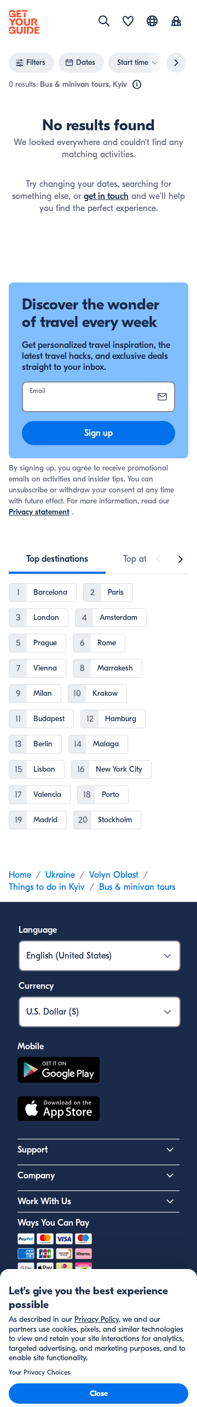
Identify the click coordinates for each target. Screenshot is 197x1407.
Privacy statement (39, 512)
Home (20, 875)
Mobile (31, 1046)
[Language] (152, 21)
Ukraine (60, 875)
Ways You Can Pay (53, 1223)
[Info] (137, 85)
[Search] (104, 21)
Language (38, 930)
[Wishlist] (128, 22)
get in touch (106, 196)
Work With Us (44, 1201)
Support (33, 1150)
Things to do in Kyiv (47, 887)
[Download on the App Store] (59, 1110)
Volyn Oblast (113, 875)
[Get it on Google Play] (59, 1071)
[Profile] (176, 22)
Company (36, 1176)
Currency (36, 986)
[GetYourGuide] (24, 22)
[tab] (57, 559)
